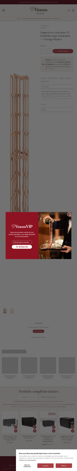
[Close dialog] (69, 214)
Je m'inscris (22, 247)
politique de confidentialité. (27, 460)
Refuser (64, 465)
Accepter (45, 465)
